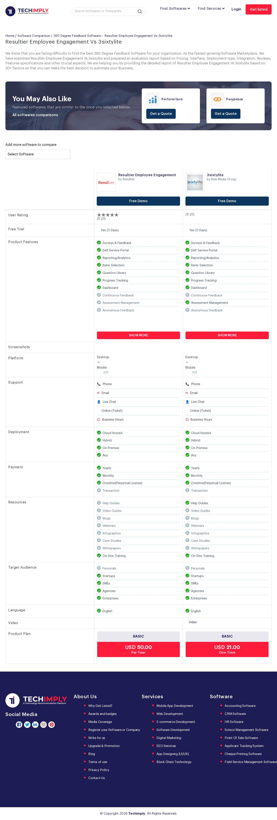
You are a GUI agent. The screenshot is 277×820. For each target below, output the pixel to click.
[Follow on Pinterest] (51, 724)
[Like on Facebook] (19, 724)
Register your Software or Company (114, 730)
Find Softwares (173, 8)
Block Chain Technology (174, 762)
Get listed (258, 9)
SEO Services (166, 746)
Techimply (136, 813)
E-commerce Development (175, 722)
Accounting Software (240, 706)
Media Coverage (100, 722)
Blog (91, 754)
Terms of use (97, 762)
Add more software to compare (30, 144)
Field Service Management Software (251, 762)
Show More (138, 335)
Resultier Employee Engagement (147, 175)
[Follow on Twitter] (27, 724)
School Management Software (246, 730)
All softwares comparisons (35, 115)
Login (236, 9)
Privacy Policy (98, 770)
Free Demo (138, 201)
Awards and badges (102, 714)
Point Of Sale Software (241, 738)
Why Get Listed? (100, 706)
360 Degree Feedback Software (77, 35)
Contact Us (96, 778)
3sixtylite (215, 175)
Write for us (96, 738)
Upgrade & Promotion (103, 746)
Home (9, 35)
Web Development (169, 714)
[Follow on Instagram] (43, 724)
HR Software (234, 722)
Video (193, 622)
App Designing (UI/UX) (172, 754)
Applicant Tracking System (244, 746)
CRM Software (235, 714)
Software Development (173, 730)
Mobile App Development (174, 706)
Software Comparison (34, 35)
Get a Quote (161, 114)
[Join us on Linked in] (35, 724)
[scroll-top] (270, 797)
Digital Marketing (168, 738)
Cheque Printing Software (243, 754)
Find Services (209, 8)
